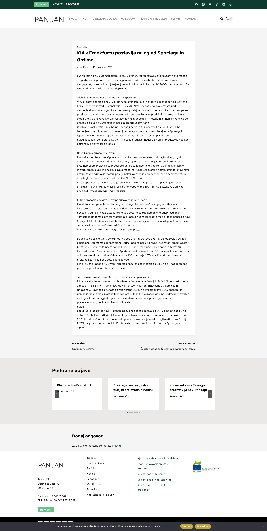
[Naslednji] (210, 394)
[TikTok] (217, 4)
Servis (176, 18)
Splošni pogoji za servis (151, 473)
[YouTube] (210, 4)
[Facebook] (196, 4)
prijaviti (116, 445)
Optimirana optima (83, 346)
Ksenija (86, 67)
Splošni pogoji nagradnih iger (154, 479)
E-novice (92, 489)
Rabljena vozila (104, 18)
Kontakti (41, 4)
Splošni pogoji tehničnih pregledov (151, 487)
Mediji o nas (94, 484)
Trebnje (91, 457)
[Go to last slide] (57, 394)
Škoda (73, 18)
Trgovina (73, 4)
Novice (58, 4)
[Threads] (230, 4)
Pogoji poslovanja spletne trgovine (152, 466)
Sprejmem (187, 526)
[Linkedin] (223, 4)
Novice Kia (82, 47)
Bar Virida (92, 468)
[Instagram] (203, 4)
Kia (85, 18)
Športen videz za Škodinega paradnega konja (167, 346)
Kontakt (191, 18)
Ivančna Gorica (96, 463)
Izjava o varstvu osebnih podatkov (157, 458)
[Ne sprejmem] (263, 526)
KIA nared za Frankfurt (74, 385)
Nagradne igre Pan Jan (100, 494)
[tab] (127, 412)
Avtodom (128, 18)
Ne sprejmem (203, 526)
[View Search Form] (222, 19)
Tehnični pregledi (153, 18)
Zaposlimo (93, 478)
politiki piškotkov (170, 526)
